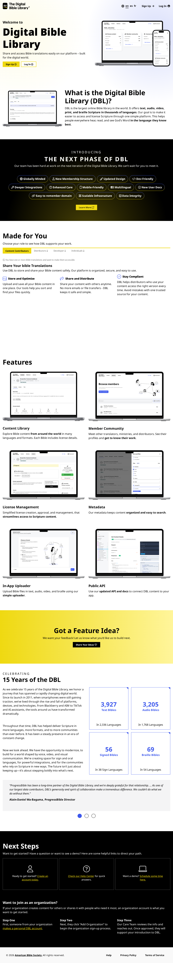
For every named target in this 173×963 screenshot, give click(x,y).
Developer (59, 250)
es (131, 5)
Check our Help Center (81, 876)
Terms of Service (154, 955)
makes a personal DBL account (22, 928)
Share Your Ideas (85, 644)
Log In (162, 6)
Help (109, 955)
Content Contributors (17, 250)
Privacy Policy (128, 955)
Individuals (77, 250)
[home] (16, 6)
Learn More (85, 207)
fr (135, 5)
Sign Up (146, 6)
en (127, 5)
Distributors (40, 250)
